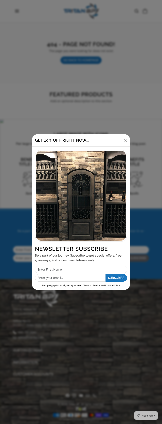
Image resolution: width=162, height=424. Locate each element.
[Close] (125, 140)
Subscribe (116, 278)
